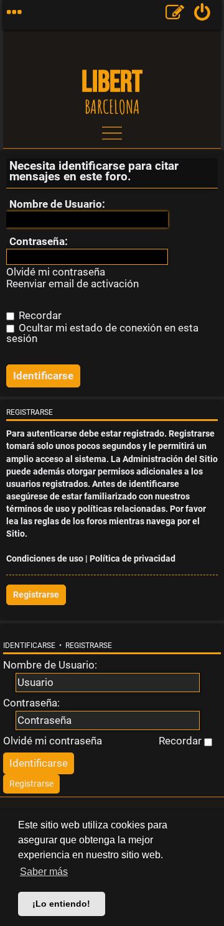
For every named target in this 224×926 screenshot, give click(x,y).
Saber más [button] (44, 871)
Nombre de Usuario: (57, 204)
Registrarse (36, 595)
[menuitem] (202, 15)
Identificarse (29, 645)
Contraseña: (38, 241)
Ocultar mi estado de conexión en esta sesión (102, 333)
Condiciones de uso (44, 558)
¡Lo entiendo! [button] (61, 904)
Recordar (39, 315)
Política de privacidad (132, 558)
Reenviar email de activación (72, 284)
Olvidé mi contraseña (55, 272)
